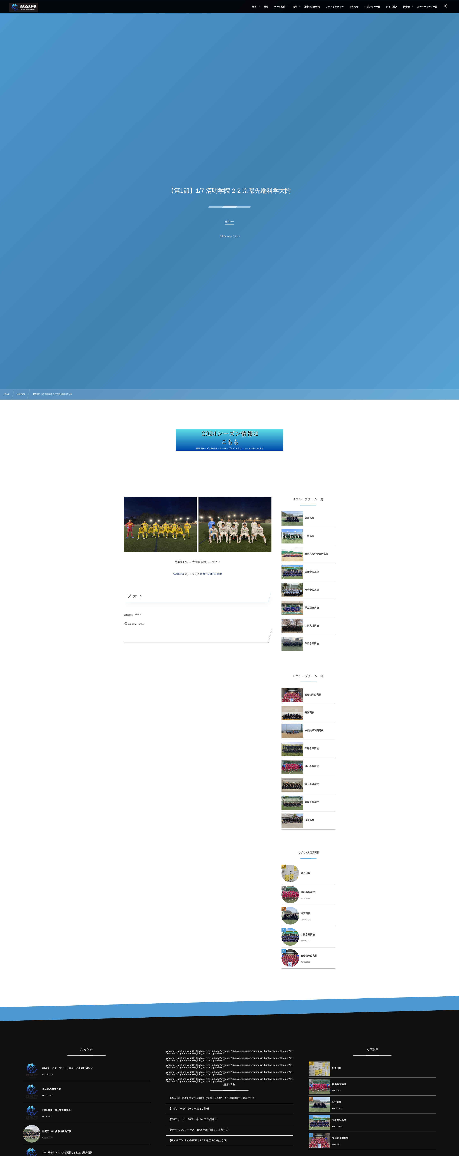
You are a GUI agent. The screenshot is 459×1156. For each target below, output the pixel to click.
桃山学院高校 (312, 766)
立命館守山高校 (313, 694)
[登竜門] (23, 7)
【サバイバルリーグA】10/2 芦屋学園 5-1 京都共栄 (198, 1130)
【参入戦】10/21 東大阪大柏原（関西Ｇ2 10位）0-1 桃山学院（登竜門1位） (213, 1098)
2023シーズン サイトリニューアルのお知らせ (67, 1068)
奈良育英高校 (312, 802)
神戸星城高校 (312, 784)
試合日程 (305, 873)
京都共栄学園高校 (314, 730)
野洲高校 (309, 712)
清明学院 (178, 574)
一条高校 (309, 536)
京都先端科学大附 (211, 574)
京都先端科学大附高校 (316, 553)
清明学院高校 (312, 589)
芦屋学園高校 (312, 643)
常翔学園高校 (312, 748)
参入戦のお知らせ (51, 1089)
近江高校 (309, 518)
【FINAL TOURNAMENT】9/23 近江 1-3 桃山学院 (198, 1140)
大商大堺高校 (312, 625)
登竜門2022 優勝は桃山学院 (57, 1131)
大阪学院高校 (312, 571)
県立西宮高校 (312, 607)
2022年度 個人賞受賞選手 (56, 1110)
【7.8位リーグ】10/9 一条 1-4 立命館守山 (193, 1119)
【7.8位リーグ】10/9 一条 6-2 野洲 (189, 1108)
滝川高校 (309, 820)
